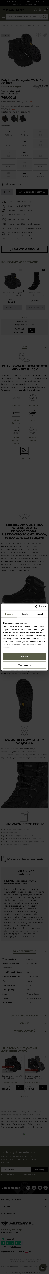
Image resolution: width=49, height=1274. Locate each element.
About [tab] (40, 614)
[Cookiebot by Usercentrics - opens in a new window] (35, 607)
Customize (23, 665)
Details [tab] (24, 614)
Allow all (24, 657)
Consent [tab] (9, 614)
